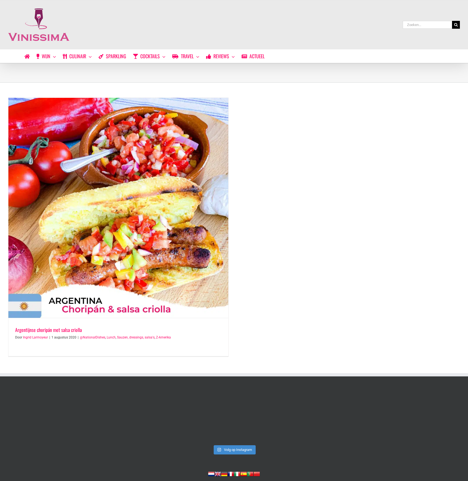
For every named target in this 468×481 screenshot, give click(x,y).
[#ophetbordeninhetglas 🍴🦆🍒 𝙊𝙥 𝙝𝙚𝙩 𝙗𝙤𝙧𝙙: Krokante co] (234, 416)
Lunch (111, 337)
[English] (217, 473)
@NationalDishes (92, 337)
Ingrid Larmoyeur (35, 337)
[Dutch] (211, 473)
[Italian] (237, 473)
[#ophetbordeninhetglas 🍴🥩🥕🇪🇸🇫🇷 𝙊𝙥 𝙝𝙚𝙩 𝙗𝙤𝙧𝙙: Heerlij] (143, 416)
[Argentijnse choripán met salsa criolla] (118, 208)
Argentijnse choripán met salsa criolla (48, 329)
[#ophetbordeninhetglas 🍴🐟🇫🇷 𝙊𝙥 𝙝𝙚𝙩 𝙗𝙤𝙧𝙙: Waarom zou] (52, 416)
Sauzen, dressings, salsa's (136, 337)
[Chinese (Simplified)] (256, 473)
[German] (224, 473)
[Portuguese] (250, 473)
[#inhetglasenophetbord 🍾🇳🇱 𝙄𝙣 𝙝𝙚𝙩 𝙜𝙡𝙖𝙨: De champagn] (325, 416)
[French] (230, 473)
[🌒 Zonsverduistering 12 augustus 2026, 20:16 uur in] (416, 416)
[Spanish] (243, 473)
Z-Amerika (163, 337)
